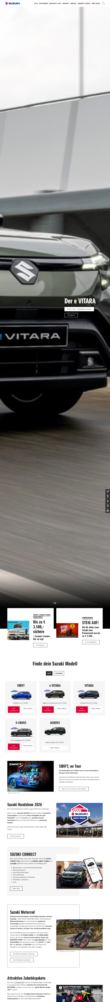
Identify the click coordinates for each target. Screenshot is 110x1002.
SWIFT (41, 861)
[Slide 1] (52, 603)
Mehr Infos (16, 888)
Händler (73, 3)
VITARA (46, 861)
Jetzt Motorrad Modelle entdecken (24, 954)
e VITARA (13, 863)
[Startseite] (12, 3)
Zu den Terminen (15, 836)
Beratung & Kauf (55, 3)
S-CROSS (35, 861)
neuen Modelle (39, 940)
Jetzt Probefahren (14, 710)
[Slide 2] (55, 603)
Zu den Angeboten (91, 642)
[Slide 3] (58, 603)
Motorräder (43, 3)
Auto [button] (49, 673)
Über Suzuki (96, 3)
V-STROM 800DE (19, 982)
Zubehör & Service (84, 3)
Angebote (65, 3)
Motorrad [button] (59, 673)
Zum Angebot (40, 645)
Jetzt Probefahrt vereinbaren (22, 960)
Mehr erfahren (28, 708)
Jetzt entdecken (72, 312)
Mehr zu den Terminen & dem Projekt (74, 789)
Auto (36, 3)
